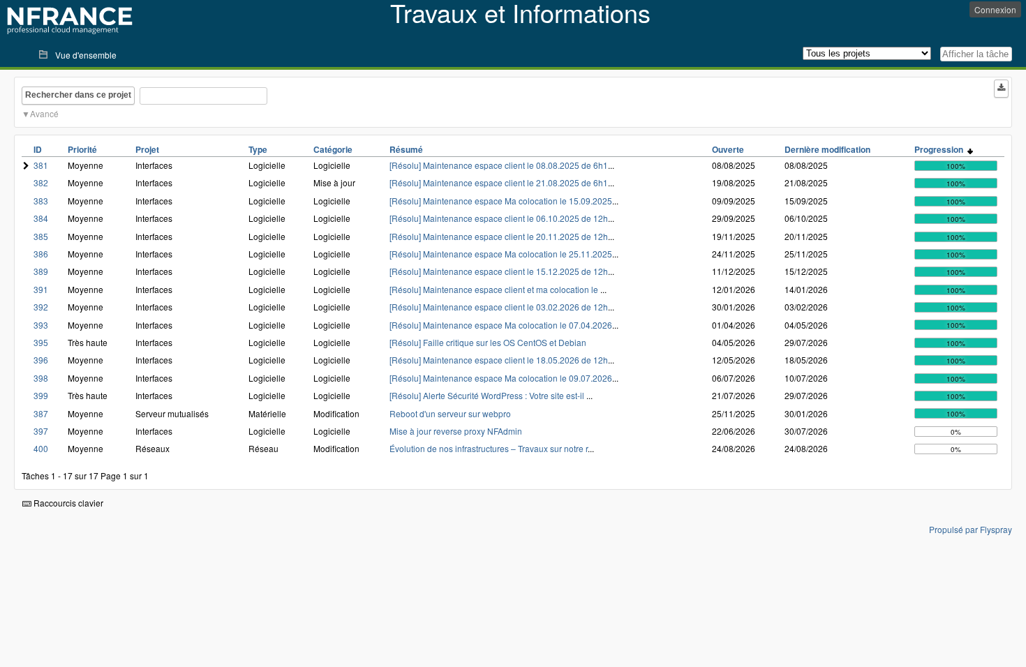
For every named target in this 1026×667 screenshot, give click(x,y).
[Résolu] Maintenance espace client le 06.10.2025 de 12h (498, 218)
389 (41, 271)
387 (41, 413)
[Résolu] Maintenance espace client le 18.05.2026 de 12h (498, 360)
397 (41, 431)
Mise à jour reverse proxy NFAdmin (455, 431)
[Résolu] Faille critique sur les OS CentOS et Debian (487, 342)
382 (41, 182)
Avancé (44, 113)
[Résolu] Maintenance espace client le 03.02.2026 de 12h (498, 307)
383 (41, 201)
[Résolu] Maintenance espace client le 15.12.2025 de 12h (498, 271)
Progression (940, 149)
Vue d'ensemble (86, 55)
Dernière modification (827, 149)
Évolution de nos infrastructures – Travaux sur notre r (488, 448)
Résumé (406, 149)
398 (41, 378)
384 (41, 218)
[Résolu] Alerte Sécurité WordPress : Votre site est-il (487, 395)
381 (41, 165)
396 (41, 360)
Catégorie (332, 149)
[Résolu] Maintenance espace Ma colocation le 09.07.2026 (500, 378)
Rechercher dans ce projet (78, 95)
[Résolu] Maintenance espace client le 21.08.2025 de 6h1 (498, 182)
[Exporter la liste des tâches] (1001, 89)
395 (41, 342)
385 (41, 236)
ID (38, 149)
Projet (147, 149)
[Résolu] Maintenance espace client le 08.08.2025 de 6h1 (498, 165)
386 (41, 254)
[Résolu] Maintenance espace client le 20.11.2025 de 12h (498, 236)
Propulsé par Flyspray (970, 529)
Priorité (82, 149)
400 (41, 448)
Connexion (995, 9)
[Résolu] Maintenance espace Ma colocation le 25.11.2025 (500, 254)
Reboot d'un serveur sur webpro (450, 413)
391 (41, 289)
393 (41, 325)
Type (257, 149)
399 (41, 395)
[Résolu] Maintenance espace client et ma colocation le (494, 289)
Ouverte (728, 149)
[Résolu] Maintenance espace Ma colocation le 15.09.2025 (500, 201)
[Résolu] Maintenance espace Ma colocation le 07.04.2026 (500, 325)
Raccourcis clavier (67, 503)
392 (41, 307)
